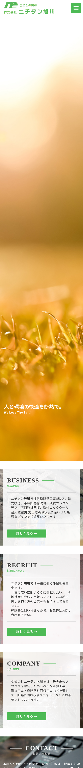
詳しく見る (24, 533)
